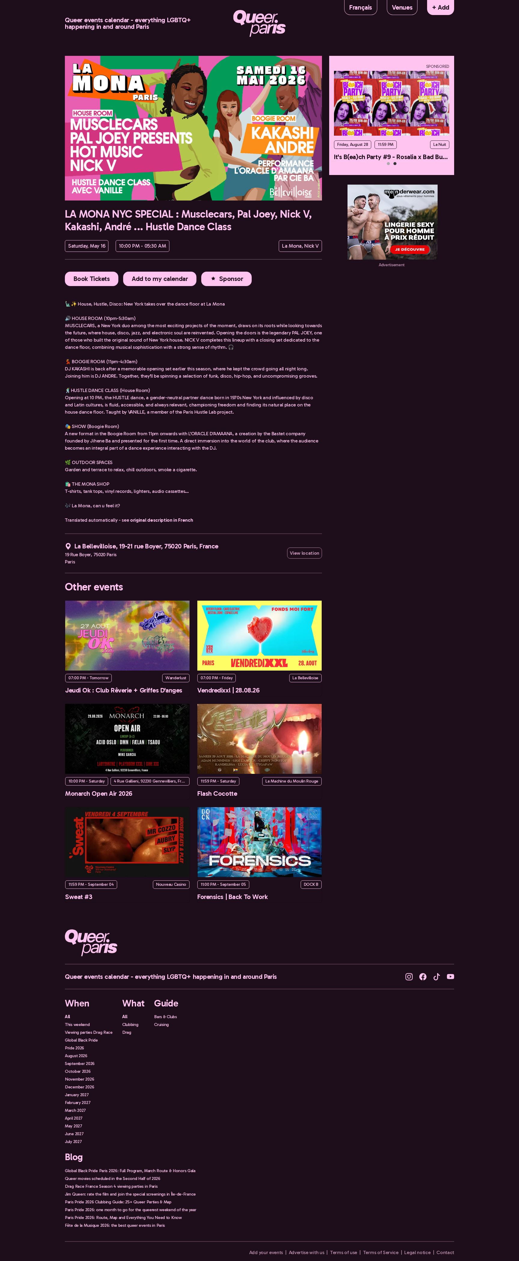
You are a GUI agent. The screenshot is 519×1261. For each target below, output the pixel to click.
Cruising (161, 1024)
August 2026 (76, 1055)
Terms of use (343, 1252)
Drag (126, 1032)
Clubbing (130, 1024)
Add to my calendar (160, 279)
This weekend (77, 1024)
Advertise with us (306, 1252)
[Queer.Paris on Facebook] (422, 976)
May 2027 (73, 1126)
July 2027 (73, 1141)
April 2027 (74, 1118)
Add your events (266, 1252)
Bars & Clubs (165, 1016)
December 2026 (79, 1087)
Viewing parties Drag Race (89, 1032)
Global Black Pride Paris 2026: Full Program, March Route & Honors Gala (130, 1170)
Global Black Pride (81, 1040)
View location (304, 553)
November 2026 (79, 1079)
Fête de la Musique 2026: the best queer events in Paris (115, 1225)
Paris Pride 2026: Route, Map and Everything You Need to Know (123, 1217)
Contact (445, 1252)
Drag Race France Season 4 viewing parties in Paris (111, 1186)
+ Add (440, 7)
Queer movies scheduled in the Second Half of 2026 (112, 1178)
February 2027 (77, 1102)
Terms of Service (381, 1252)
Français (360, 7)
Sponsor (231, 279)
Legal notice (417, 1252)
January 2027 (77, 1094)
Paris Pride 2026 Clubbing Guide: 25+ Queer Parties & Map (118, 1202)
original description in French (161, 520)
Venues (402, 7)
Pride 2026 (74, 1048)
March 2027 (75, 1110)
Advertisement (392, 264)
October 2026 (78, 1071)
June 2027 (74, 1133)
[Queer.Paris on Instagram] (409, 976)
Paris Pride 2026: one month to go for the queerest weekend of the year (130, 1209)
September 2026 (80, 1063)
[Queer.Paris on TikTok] (436, 976)
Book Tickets (92, 279)
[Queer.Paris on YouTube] (450, 976)
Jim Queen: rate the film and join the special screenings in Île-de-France (130, 1194)
